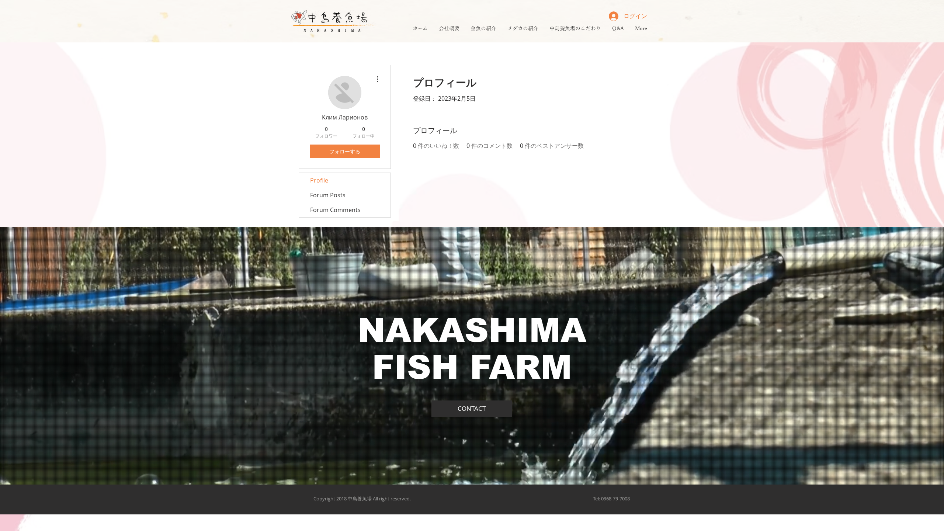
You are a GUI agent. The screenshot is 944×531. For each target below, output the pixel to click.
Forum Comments (335, 210)
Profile (319, 180)
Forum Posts (328, 195)
